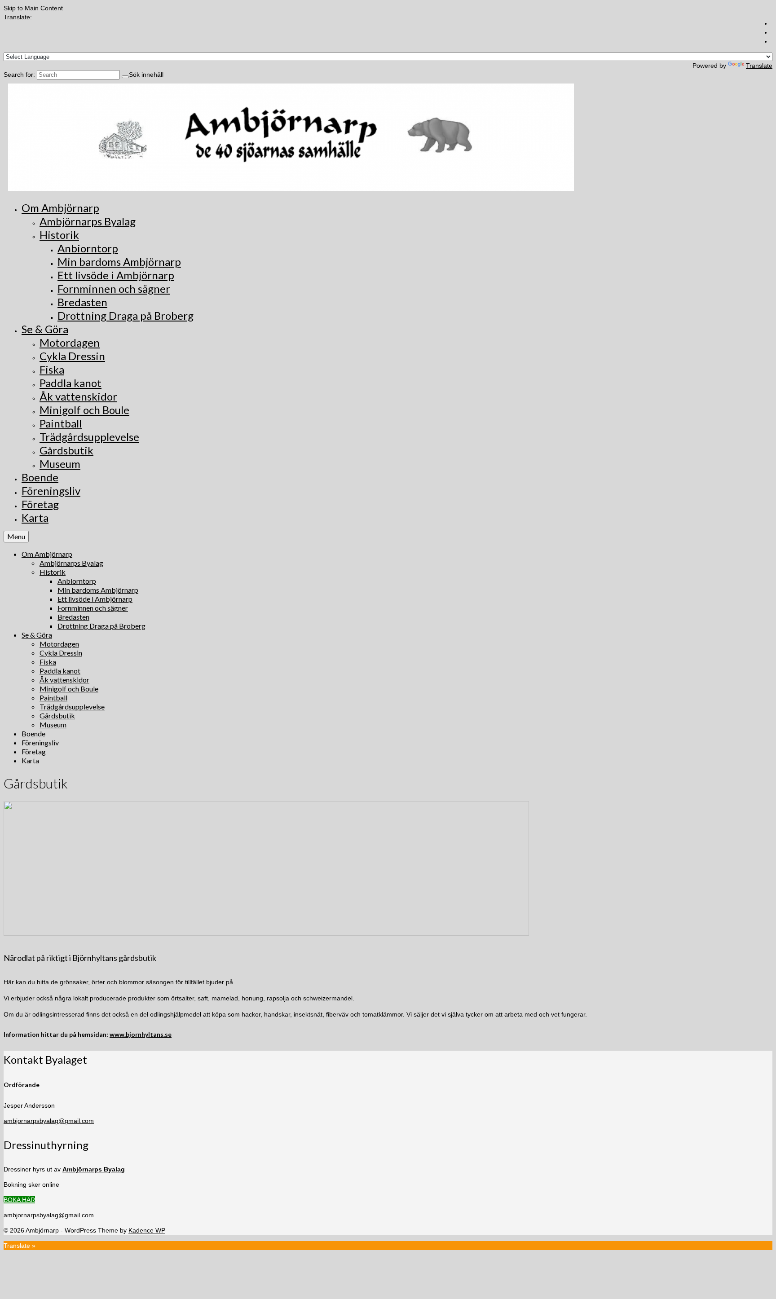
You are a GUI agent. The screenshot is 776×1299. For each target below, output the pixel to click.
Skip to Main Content (33, 8)
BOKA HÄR (19, 1199)
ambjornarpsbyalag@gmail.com (49, 1120)
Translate (759, 65)
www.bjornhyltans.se (141, 1034)
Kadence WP (146, 1230)
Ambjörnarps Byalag (93, 1169)
